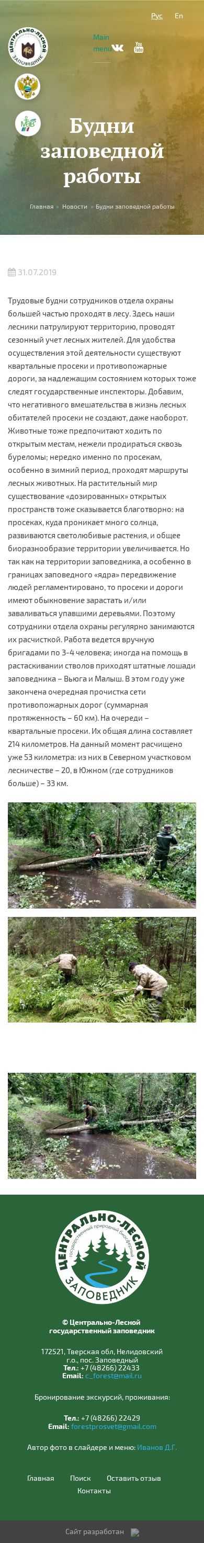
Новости (74, 206)
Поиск (80, 1478)
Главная (40, 1478)
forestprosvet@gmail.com (113, 1426)
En (179, 15)
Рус (157, 15)
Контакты (94, 1490)
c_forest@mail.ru (113, 1375)
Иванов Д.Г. (157, 1447)
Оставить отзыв (134, 1478)
